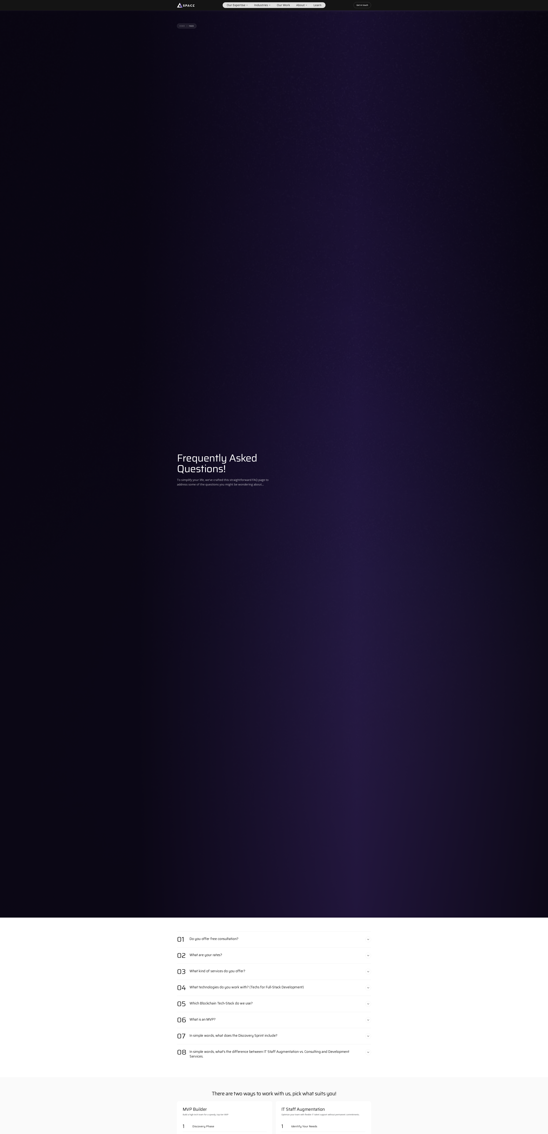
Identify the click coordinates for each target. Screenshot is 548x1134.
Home (182, 26)
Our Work (283, 5)
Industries (261, 5)
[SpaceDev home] (186, 5)
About (300, 5)
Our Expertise (236, 5)
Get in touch (362, 5)
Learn (317, 5)
